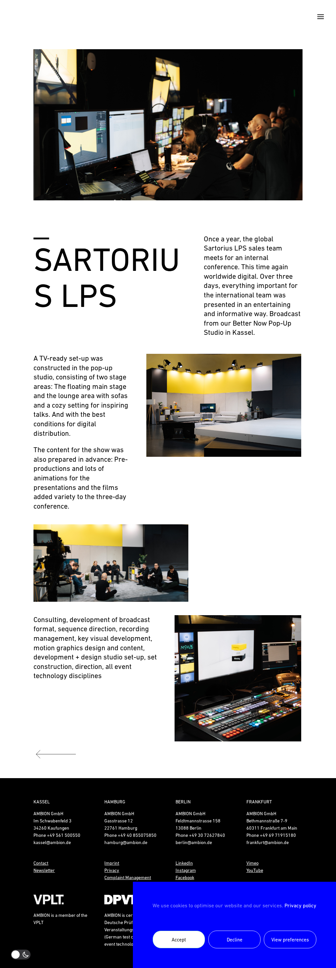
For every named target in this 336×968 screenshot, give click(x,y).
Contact (40, 863)
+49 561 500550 (63, 835)
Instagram (186, 870)
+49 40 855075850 (137, 835)
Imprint (111, 863)
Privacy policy (300, 905)
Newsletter (44, 870)
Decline (234, 939)
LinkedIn (184, 863)
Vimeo (252, 863)
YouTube (254, 870)
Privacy (111, 870)
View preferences (290, 939)
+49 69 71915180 (278, 835)
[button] (49, 124)
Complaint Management (127, 877)
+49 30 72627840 (207, 835)
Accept (179, 939)
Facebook (185, 877)
